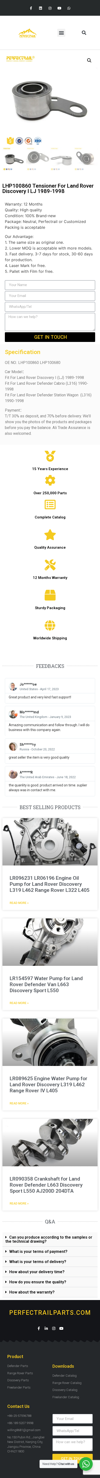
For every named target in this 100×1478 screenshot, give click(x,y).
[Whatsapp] (69, 8)
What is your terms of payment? (38, 1251)
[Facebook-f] (31, 8)
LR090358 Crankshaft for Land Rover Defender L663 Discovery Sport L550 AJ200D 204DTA (46, 1185)
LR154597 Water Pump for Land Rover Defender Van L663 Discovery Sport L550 (46, 984)
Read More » (19, 903)
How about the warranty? (32, 1292)
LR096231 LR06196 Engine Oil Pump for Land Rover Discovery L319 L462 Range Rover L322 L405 (50, 884)
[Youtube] (59, 8)
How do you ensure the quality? (37, 1282)
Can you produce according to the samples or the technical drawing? (48, 1239)
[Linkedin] (40, 8)
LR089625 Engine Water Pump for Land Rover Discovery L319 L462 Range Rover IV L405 (48, 1085)
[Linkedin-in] (46, 1328)
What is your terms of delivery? (37, 1261)
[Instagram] (50, 8)
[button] (61, 33)
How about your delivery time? (37, 1272)
